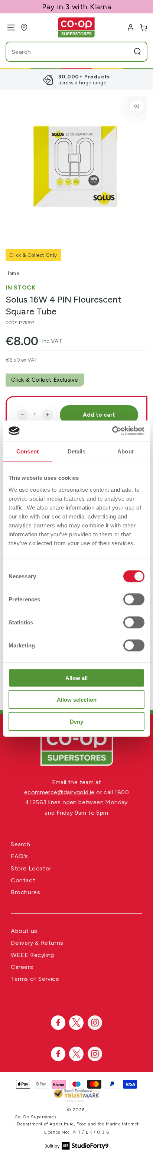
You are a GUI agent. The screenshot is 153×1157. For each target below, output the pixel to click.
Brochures (25, 892)
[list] (76, 79)
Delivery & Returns (37, 942)
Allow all (76, 678)
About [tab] (125, 451)
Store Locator (31, 868)
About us (24, 930)
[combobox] (62, 51)
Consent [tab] (27, 451)
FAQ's (19, 856)
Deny (76, 721)
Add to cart (99, 414)
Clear (123, 52)
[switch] (133, 599)
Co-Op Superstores (35, 1116)
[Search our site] (137, 51)
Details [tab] (77, 451)
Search (20, 844)
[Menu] (8, 27)
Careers (22, 966)
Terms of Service (35, 978)
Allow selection (77, 700)
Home (12, 273)
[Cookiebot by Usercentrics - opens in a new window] (111, 431)
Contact (23, 880)
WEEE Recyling (32, 955)
